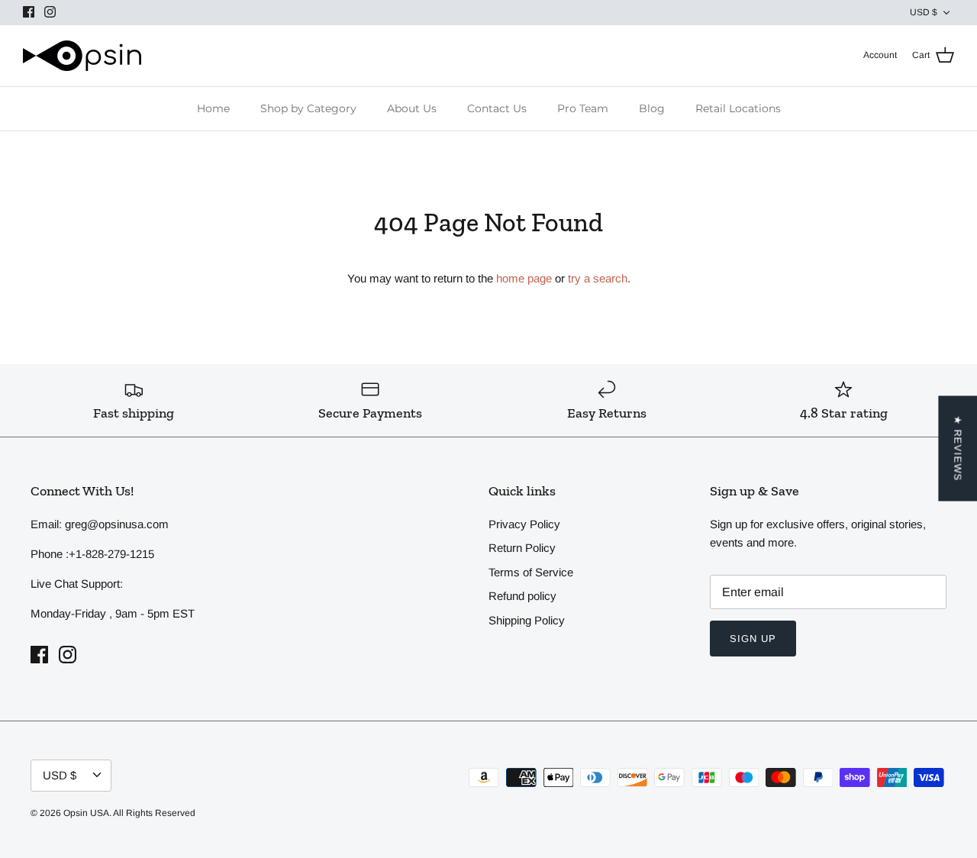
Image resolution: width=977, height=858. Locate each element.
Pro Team (582, 108)
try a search (597, 278)
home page (524, 278)
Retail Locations (738, 108)
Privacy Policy (524, 524)
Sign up (753, 638)
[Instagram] (50, 12)
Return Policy (522, 547)
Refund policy (522, 595)
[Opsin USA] (82, 55)
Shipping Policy (526, 620)
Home (213, 108)
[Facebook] (28, 12)
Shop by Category (308, 108)
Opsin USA (86, 813)
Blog (652, 108)
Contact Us (497, 108)
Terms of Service (530, 572)
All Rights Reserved (154, 813)
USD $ (923, 12)
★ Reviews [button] (957, 449)
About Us (412, 108)
